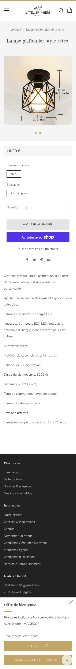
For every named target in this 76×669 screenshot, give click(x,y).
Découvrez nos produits (36, 660)
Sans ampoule (19, 193)
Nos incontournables (18, 493)
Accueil (16, 29)
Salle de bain (13, 479)
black (14, 174)
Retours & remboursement (22, 564)
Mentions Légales (16, 550)
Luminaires (11, 472)
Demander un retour (18, 536)
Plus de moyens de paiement (38, 249)
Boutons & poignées (18, 486)
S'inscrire (36, 646)
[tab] (36, 133)
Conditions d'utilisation (19, 557)
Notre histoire (13, 515)
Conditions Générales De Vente (25, 543)
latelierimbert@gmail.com (22, 585)
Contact (9, 529)
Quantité (12, 207)
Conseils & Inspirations (19, 522)
